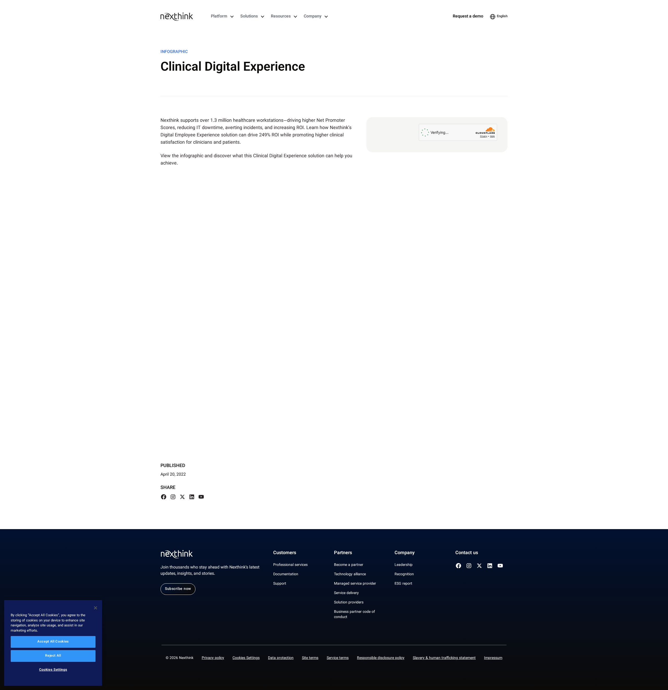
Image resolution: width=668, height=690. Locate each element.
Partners (343, 553)
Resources (281, 17)
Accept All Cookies (53, 642)
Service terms (338, 658)
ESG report (403, 583)
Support (279, 583)
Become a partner (348, 565)
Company (312, 17)
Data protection (281, 658)
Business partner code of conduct (354, 614)
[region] (53, 643)
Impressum (493, 658)
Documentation (285, 574)
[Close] (95, 608)
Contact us (466, 553)
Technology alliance (350, 574)
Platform (219, 17)
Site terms (310, 658)
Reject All (53, 656)
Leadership (404, 565)
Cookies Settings (246, 658)
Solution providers (348, 602)
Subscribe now (178, 589)
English (502, 16)
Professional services (290, 565)
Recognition (404, 574)
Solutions (249, 17)
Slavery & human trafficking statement (444, 658)
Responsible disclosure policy (380, 658)
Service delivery (346, 593)
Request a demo (468, 17)
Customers (284, 553)
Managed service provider (355, 583)
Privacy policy (213, 658)
